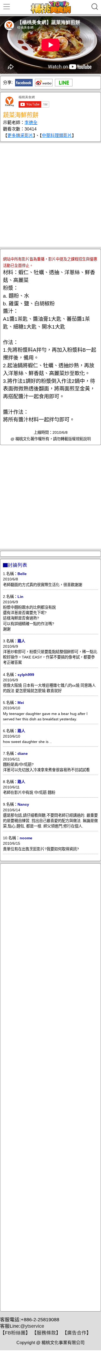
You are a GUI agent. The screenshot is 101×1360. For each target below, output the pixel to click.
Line (63, 82)
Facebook (24, 82)
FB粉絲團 (15, 1333)
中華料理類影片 (57, 135)
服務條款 (46, 1333)
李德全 (31, 122)
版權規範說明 (79, 439)
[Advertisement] (50, 195)
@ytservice (32, 1326)
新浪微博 (44, 82)
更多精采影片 (20, 135)
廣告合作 (76, 1333)
